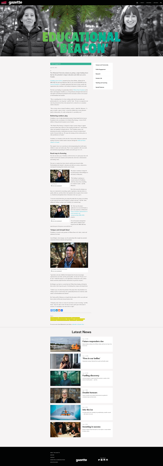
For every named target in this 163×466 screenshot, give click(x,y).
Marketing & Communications (57, 459)
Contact (52, 457)
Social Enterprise (73, 320)
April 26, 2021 (53, 67)
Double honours (89, 392)
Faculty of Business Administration (65, 317)
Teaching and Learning (101, 82)
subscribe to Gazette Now (78, 324)
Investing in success (91, 427)
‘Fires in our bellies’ (91, 358)
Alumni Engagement (54, 317)
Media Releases (54, 462)
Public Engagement (101, 69)
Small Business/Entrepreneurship (63, 320)
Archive (52, 455)
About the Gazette (55, 452)
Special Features (100, 87)
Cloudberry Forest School (56, 80)
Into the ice (87, 410)
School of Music (53, 320)
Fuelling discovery (90, 375)
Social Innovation (80, 320)
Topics (51, 316)
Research (98, 74)
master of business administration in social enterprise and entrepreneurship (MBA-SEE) (79, 213)
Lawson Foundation (54, 84)
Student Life (99, 78)
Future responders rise (92, 341)
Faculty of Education (76, 317)
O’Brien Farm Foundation (79, 90)
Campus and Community (102, 65)
